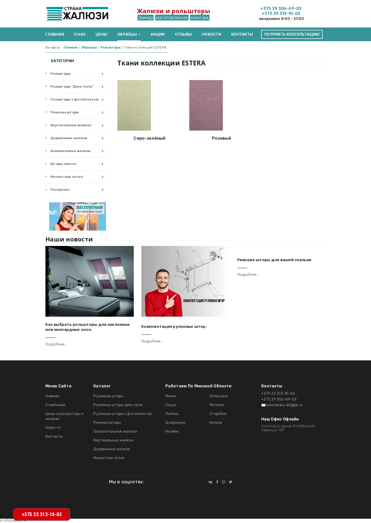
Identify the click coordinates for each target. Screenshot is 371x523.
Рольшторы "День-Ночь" (71, 86)
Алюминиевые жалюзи (70, 151)
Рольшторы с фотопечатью (74, 99)
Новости (211, 34)
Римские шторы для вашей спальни (274, 259)
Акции (158, 34)
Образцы (127, 34)
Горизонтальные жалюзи (115, 431)
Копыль (215, 422)
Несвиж (172, 431)
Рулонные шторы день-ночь (118, 405)
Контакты (242, 34)
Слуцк (170, 405)
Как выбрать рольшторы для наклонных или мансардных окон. (87, 327)
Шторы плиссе (63, 164)
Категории (62, 61)
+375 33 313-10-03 (281, 13)
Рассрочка (59, 189)
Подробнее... (56, 344)
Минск (170, 396)
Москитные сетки (66, 177)
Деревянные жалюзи (68, 138)
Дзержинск (175, 422)
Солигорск (218, 396)
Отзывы (183, 34)
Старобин (218, 414)
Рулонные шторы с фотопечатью (122, 414)
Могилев (216, 405)
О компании (55, 405)
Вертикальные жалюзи (70, 125)
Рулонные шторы (108, 396)
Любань (172, 414)
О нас (80, 34)
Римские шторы (64, 112)
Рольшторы (60, 74)
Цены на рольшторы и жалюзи (64, 416)
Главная (54, 34)
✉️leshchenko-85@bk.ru (281, 405)
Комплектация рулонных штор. (174, 326)
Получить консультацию (292, 34)
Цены (101, 34)
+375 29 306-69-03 (280, 8)
